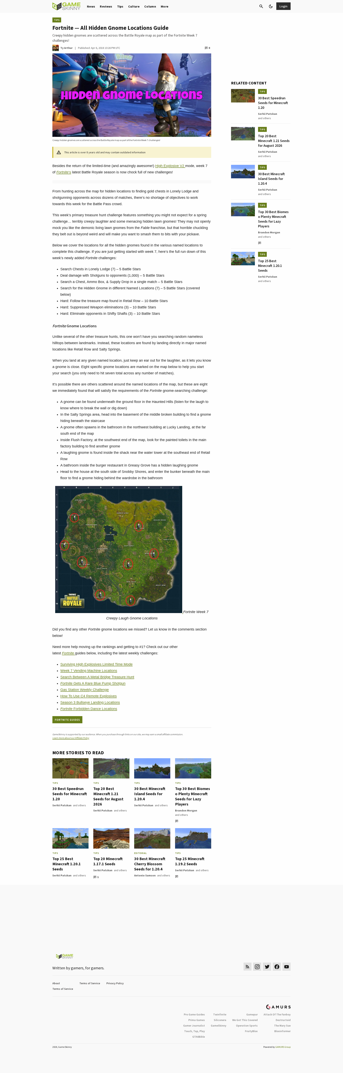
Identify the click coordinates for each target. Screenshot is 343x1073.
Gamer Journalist (194, 1025)
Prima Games (196, 1020)
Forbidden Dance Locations (88, 709)
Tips (120, 6)
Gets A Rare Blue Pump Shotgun (92, 683)
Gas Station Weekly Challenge (84, 690)
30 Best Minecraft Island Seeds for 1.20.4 (149, 793)
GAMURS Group (283, 1046)
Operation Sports (247, 1025)
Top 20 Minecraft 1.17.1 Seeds (108, 861)
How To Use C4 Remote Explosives (88, 696)
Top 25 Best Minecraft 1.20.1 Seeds (66, 863)
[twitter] (267, 967)
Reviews (106, 6)
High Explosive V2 (170, 166)
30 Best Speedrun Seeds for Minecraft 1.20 (69, 793)
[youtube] (286, 967)
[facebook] (277, 967)
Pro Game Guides (194, 1014)
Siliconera (220, 1020)
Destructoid (283, 1020)
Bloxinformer (282, 1031)
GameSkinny (218, 1025)
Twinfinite (219, 1014)
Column (150, 6)
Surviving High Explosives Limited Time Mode (96, 664)
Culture (134, 6)
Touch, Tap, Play (194, 1031)
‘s (63, 172)
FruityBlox (251, 1031)
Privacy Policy (115, 983)
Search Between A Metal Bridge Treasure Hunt (97, 677)
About (56, 983)
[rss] (247, 967)
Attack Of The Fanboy (277, 1014)
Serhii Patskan (61, 805)
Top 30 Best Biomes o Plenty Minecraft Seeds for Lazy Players (192, 796)
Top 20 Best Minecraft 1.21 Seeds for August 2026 (108, 796)
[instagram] (257, 967)
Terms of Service (89, 983)
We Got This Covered (245, 1020)
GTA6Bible (198, 1036)
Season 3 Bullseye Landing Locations (90, 702)
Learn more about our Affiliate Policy (70, 737)
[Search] (261, 6)
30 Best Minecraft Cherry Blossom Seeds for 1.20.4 (149, 863)
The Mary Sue (282, 1025)
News (91, 6)
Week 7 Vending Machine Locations (88, 671)
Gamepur (252, 1014)
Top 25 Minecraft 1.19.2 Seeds (189, 861)
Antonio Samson (145, 875)
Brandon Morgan (186, 810)
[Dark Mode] (271, 6)
